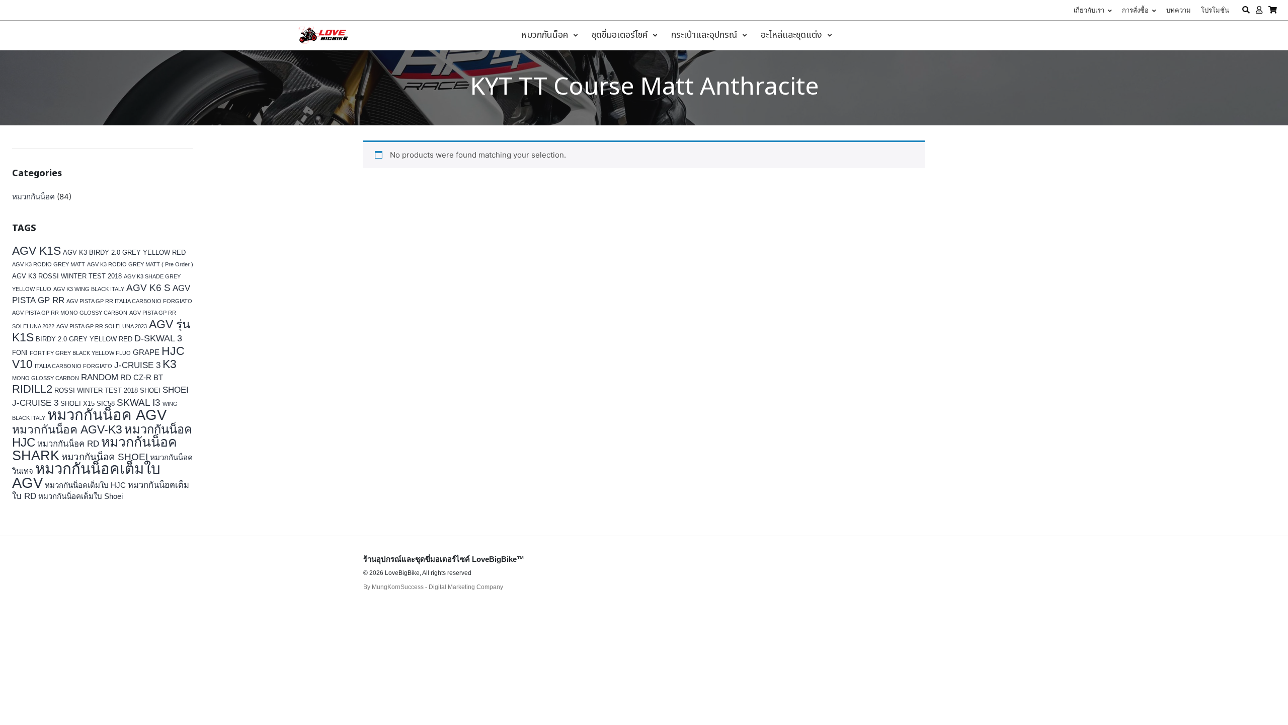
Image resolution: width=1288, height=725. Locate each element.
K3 (170, 364)
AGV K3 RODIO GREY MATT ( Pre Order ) (140, 264)
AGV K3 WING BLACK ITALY (88, 289)
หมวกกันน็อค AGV (107, 414)
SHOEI (150, 390)
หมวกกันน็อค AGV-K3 (67, 429)
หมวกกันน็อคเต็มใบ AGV (86, 475)
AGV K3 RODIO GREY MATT (48, 264)
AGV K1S (36, 250)
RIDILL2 (32, 389)
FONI (20, 352)
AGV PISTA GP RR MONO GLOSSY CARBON (69, 313)
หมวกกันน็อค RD (68, 444)
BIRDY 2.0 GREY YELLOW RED (84, 339)
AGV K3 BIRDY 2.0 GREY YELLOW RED (124, 252)
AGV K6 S (148, 287)
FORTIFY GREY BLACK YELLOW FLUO (80, 353)
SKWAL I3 (138, 402)
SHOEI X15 (77, 403)
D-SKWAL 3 (158, 338)
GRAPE (146, 352)
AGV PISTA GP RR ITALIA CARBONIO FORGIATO (129, 301)
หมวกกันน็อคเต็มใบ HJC (85, 485)
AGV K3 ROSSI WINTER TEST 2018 (67, 276)
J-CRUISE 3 (137, 365)
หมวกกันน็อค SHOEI (104, 457)
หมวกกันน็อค (33, 196)
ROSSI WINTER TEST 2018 (96, 390)
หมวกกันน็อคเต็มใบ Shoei (80, 496)
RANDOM (99, 377)
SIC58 (106, 403)
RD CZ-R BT (141, 377)
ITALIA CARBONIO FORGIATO (73, 366)
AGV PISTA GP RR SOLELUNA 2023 (101, 326)
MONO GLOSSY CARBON (45, 378)
